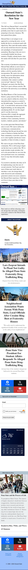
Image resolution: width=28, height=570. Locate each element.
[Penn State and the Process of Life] (14, 493)
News (5, 6)
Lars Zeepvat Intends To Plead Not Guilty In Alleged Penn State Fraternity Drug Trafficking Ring (14, 271)
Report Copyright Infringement (19, 555)
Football (22, 6)
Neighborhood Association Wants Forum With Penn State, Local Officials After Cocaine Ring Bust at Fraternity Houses (14, 312)
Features (4, 9)
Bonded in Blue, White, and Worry (14, 525)
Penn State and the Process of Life (13, 495)
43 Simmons (5, 529)
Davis (5, 23)
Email (4, 402)
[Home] (8, 4)
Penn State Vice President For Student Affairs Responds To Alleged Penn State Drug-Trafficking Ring (14, 357)
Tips (14, 6)
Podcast (10, 6)
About (17, 6)
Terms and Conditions (8, 554)
